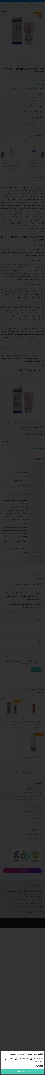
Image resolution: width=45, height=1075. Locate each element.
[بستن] (40, 1054)
